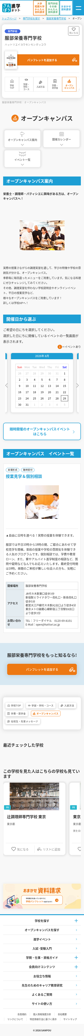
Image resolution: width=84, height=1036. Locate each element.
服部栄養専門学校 (56, 18)
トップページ (9, 18)
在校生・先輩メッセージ (24, 721)
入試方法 (41, 86)
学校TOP (12, 86)
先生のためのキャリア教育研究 (42, 985)
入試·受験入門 (42, 948)
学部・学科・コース (26, 87)
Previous (6, 384)
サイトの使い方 (42, 1003)
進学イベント (42, 939)
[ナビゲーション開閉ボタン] (78, 7)
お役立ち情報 (42, 976)
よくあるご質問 (42, 994)
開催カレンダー (61, 139)
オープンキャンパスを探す (42, 930)
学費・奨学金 (55, 86)
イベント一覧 (22, 160)
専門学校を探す (31, 18)
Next (77, 384)
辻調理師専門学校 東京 (26, 816)
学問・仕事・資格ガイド (42, 957)
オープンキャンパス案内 (22, 140)
